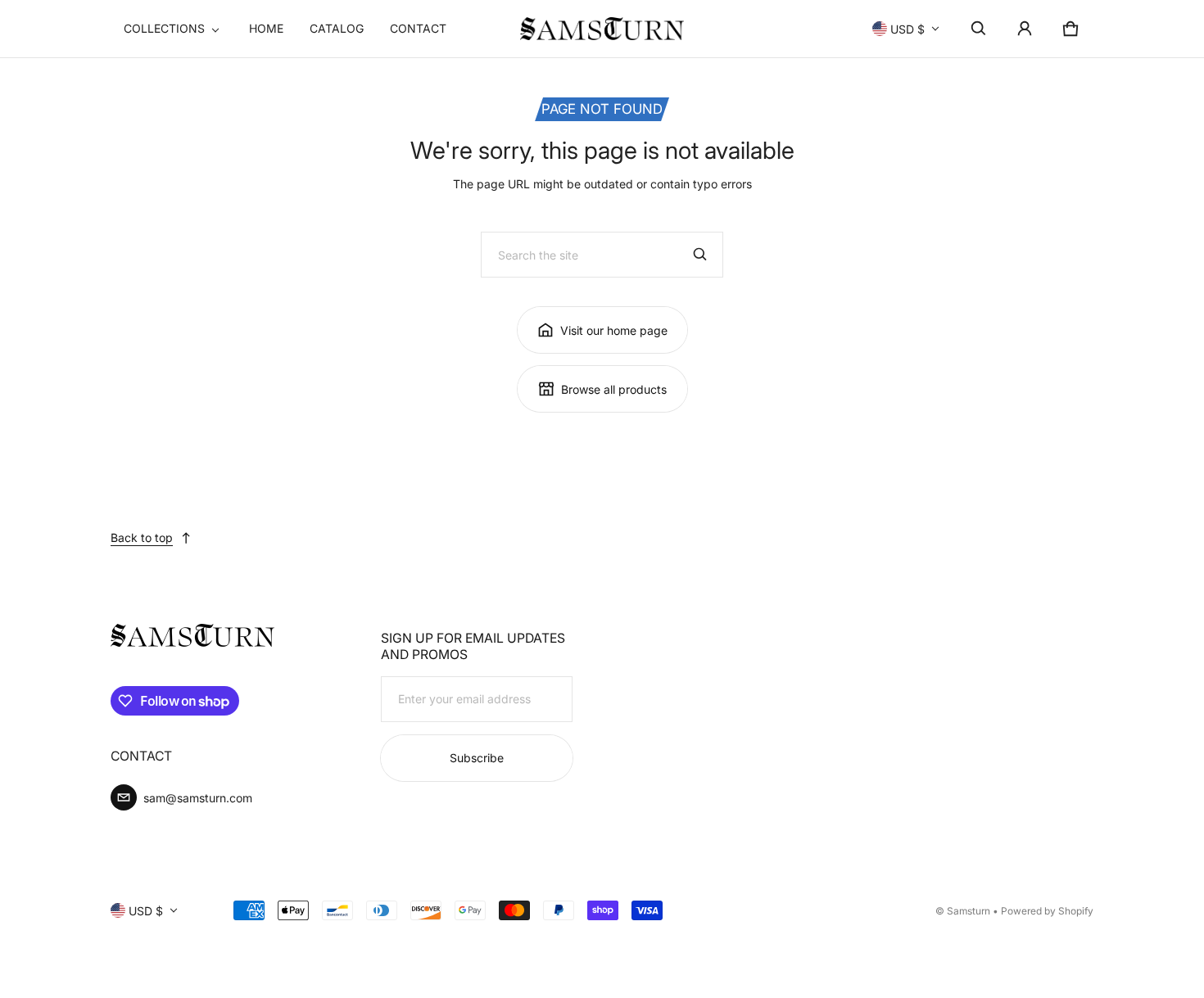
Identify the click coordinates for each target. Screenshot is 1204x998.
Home (266, 28)
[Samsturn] (602, 28)
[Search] (700, 255)
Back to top (142, 537)
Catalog (337, 28)
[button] (979, 29)
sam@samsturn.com (197, 798)
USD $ (907, 29)
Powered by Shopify (1047, 911)
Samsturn (968, 911)
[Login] (1025, 29)
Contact (418, 28)
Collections (164, 28)
